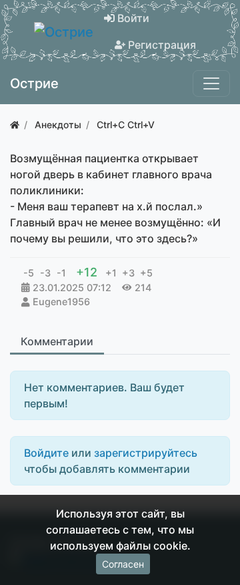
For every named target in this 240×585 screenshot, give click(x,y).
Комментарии (57, 341)
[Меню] (211, 83)
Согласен (123, 564)
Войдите (46, 452)
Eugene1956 (61, 301)
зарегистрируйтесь (145, 452)
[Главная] (14, 124)
